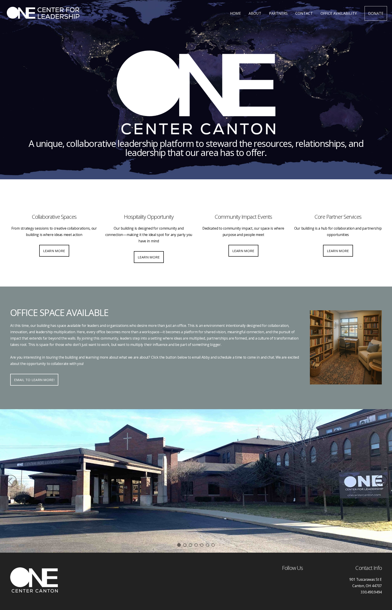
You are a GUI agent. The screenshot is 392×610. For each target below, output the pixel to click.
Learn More (54, 250)
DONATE (375, 13)
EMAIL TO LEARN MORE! (34, 379)
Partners (278, 13)
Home (235, 13)
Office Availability (339, 13)
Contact (304, 13)
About (255, 13)
